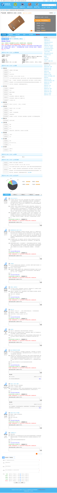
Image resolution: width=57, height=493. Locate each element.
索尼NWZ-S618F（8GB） (48, 91)
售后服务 (31, 34)
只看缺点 (23, 194)
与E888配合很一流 (13, 432)
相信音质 (12, 329)
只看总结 (31, 194)
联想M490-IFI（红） (47, 39)
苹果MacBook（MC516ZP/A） (48, 45)
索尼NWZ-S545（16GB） (48, 88)
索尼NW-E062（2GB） (47, 94)
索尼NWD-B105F (46, 83)
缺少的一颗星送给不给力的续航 (15, 350)
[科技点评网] (6, 5)
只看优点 (15, 194)
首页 (1, 10)
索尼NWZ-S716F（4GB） (48, 82)
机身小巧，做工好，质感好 (15, 383)
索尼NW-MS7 (46, 77)
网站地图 (48, 7)
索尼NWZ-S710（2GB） (48, 74)
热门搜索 (44, 7)
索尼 (17, 38)
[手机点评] (15, 4)
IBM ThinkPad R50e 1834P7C (48, 48)
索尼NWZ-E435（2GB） (48, 68)
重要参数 (11, 34)
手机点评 (15, 7)
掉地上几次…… (13, 309)
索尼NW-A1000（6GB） (48, 79)
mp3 (4, 10)
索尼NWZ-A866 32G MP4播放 (15, 412)
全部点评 (7, 194)
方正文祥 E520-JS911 (47, 54)
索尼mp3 (7, 10)
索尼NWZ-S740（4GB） (48, 69)
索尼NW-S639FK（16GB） (48, 66)
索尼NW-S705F (46, 71)
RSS (52, 7)
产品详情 (4, 34)
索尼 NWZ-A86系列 (12, 38)
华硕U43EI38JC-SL (47, 40)
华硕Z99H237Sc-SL (47, 43)
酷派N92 (45, 56)
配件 (24, 34)
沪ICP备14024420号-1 (42, 489)
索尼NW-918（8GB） (47, 65)
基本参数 (18, 34)
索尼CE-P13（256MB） (47, 93)
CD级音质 (12, 263)
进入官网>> (30, 172)
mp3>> (55, 12)
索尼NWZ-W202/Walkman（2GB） (49, 80)
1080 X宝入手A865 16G (14, 198)
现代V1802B (46, 59)
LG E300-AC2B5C (47, 51)
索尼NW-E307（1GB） (47, 85)
